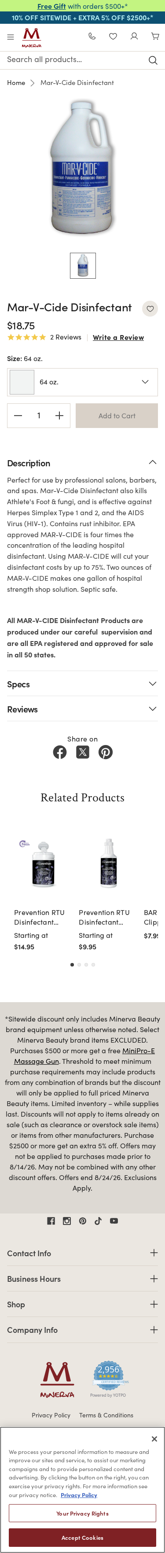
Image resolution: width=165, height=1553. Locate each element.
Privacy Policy (51, 1415)
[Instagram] (67, 1221)
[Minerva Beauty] (31, 38)
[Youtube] (114, 1221)
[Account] (134, 37)
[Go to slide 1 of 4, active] (72, 964)
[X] (83, 752)
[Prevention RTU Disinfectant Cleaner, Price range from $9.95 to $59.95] (108, 863)
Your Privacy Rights (82, 1513)
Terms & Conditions (106, 1415)
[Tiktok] (98, 1221)
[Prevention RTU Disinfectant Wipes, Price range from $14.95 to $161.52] (43, 863)
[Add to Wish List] (150, 309)
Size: (25, 358)
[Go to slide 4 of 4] (93, 964)
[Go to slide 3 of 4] (86, 964)
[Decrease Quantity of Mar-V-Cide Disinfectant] (18, 416)
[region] (82, 1490)
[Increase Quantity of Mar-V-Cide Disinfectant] (59, 416)
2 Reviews (65, 337)
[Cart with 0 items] (155, 37)
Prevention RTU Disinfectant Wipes (39, 917)
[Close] (154, 1439)
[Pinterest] (106, 752)
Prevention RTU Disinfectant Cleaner (104, 917)
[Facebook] (60, 752)
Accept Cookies (82, 1537)
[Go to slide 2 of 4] (79, 964)
